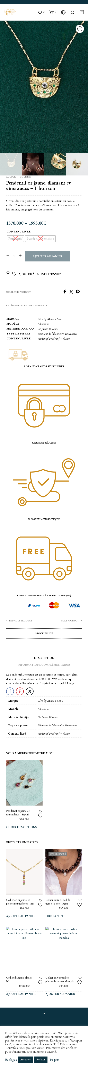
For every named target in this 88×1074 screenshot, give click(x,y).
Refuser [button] (40, 1059)
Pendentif (41, 305)
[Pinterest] (79, 292)
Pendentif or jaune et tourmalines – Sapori (17, 812)
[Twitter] (73, 292)
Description (44, 658)
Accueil (11, 176)
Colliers (25, 176)
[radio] (15, 239)
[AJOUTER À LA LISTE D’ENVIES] (41, 814)
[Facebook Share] (10, 691)
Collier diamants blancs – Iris (20, 979)
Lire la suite (55, 916)
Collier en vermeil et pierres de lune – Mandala (59, 979)
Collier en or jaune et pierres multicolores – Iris (20, 902)
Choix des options (21, 827)
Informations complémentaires (44, 665)
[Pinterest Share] (20, 691)
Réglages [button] (11, 1060)
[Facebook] (66, 292)
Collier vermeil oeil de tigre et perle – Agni (57, 902)
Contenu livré (19, 231)
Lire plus (54, 1060)
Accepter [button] (25, 1059)
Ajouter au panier (47, 256)
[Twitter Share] (30, 691)
